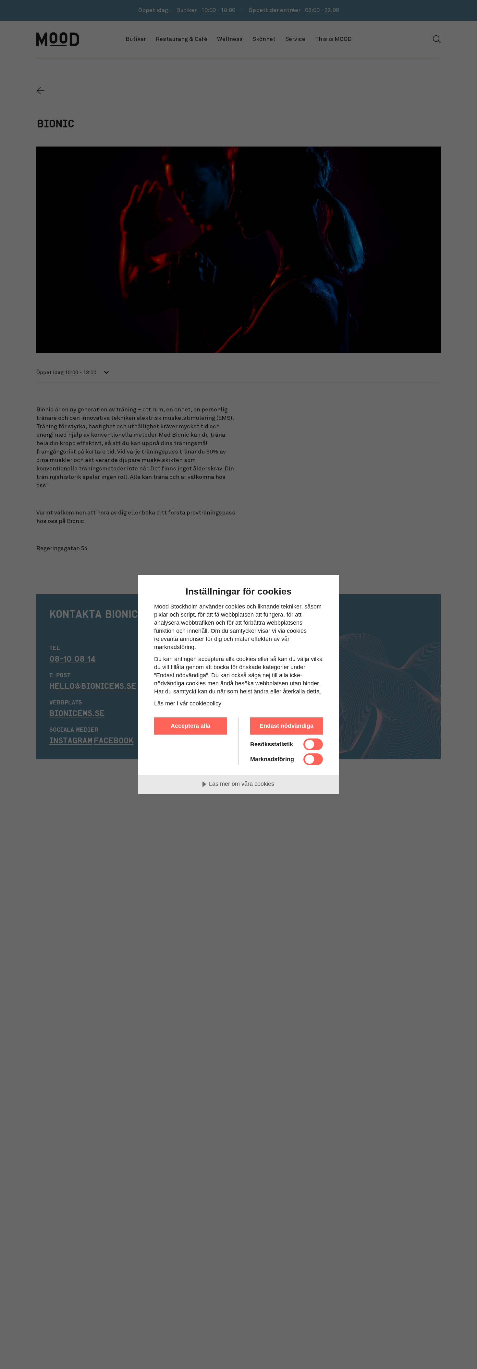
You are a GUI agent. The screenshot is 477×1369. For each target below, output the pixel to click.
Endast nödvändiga (286, 726)
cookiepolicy (205, 703)
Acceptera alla (190, 726)
